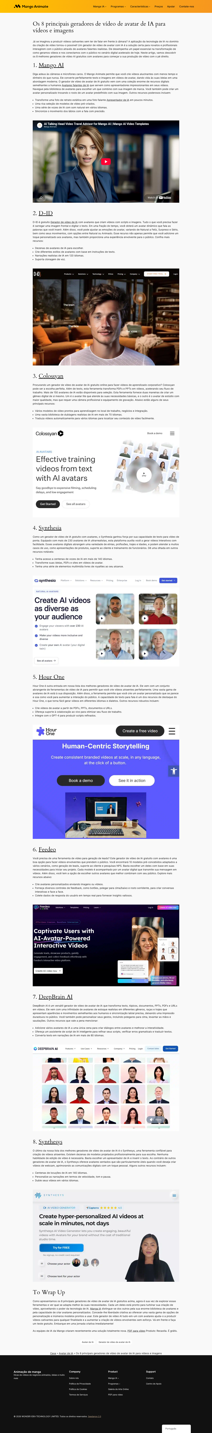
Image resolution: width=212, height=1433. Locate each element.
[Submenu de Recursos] (149, 6)
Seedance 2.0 (94, 1416)
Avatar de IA (87, 1342)
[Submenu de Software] (125, 6)
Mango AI (51, 65)
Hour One (51, 677)
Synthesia (50, 528)
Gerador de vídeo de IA (64, 222)
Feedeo (47, 849)
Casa (53, 1353)
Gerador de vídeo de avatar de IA (114, 1342)
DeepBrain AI (56, 997)
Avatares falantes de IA (75, 85)
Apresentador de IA (118, 100)
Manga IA (95, 1308)
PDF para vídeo (136, 1330)
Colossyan (51, 376)
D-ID (46, 213)
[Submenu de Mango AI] (105, 6)
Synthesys (50, 1142)
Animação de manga (27, 1372)
